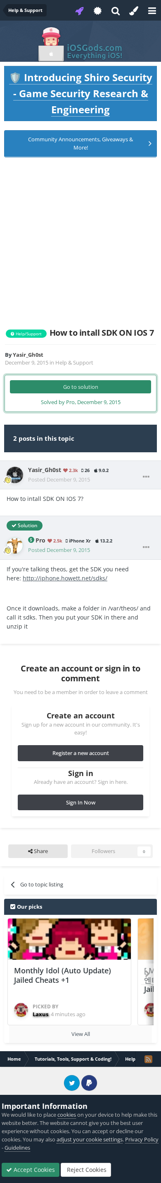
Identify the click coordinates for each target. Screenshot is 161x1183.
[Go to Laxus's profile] (21, 1010)
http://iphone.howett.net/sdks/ (65, 578)
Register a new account (80, 753)
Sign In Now (80, 802)
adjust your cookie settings (90, 1139)
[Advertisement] (80, 242)
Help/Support (28, 334)
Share (40, 851)
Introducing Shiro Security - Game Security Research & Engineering (80, 93)
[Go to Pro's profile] (15, 545)
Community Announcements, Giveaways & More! (80, 143)
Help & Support (74, 362)
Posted (59, 479)
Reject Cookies (86, 1170)
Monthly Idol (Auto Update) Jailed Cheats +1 (62, 975)
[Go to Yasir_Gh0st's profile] (15, 475)
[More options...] (146, 477)
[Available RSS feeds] (148, 1059)
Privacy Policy (142, 1139)
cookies (66, 1114)
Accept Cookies (33, 1170)
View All (80, 1034)
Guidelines (17, 1147)
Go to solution (80, 386)
